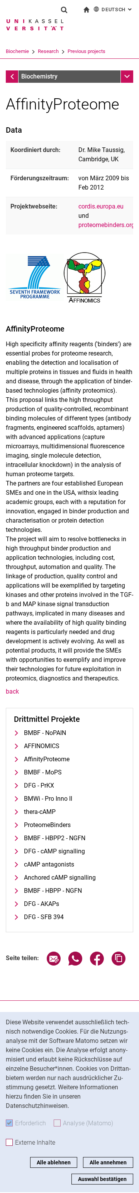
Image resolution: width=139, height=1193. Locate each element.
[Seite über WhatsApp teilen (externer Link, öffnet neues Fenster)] (75, 963)
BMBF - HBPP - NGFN (53, 890)
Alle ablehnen (54, 1162)
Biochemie (17, 51)
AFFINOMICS (41, 746)
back (12, 691)
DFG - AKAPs (41, 904)
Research (48, 51)
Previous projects (86, 51)
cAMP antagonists (49, 864)
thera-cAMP (40, 811)
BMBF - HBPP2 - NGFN (54, 838)
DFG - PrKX (39, 785)
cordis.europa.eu (101, 206)
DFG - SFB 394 (44, 917)
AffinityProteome (47, 759)
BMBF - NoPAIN (45, 733)
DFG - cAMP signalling (54, 851)
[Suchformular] (64, 10)
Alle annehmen (108, 1162)
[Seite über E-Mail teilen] (54, 963)
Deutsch (117, 9)
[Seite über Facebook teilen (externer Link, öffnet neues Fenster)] (97, 963)
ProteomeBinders (47, 825)
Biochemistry (39, 76)
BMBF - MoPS (43, 772)
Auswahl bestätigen (102, 1179)
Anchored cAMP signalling (60, 877)
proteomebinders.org (106, 225)
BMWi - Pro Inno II (48, 798)
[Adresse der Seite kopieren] (118, 963)
